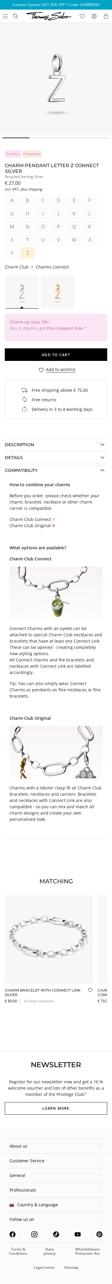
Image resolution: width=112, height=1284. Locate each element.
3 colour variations (39, 1001)
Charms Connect (52, 267)
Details (14, 457)
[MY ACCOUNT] (94, 16)
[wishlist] (82, 16)
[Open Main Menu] (5, 16)
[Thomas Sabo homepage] (16, 16)
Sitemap (71, 1267)
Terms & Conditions (18, 1251)
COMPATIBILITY (21, 470)
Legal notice (44, 1267)
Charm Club (17, 267)
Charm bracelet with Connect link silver (43, 992)
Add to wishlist (61, 369)
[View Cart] (106, 16)
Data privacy (50, 1251)
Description (19, 444)
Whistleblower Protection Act (87, 1251)
